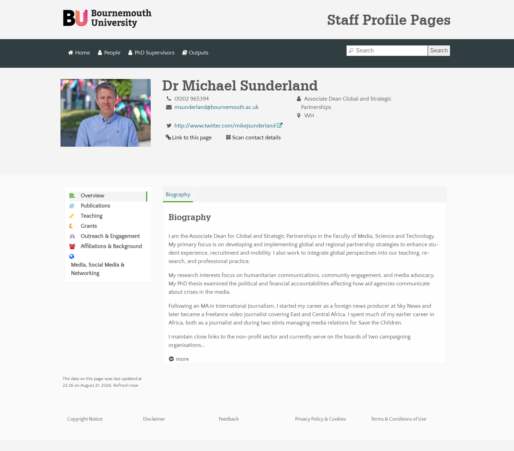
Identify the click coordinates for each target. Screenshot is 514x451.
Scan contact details (256, 137)
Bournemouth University (107, 19)
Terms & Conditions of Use (398, 419)
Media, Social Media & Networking (97, 269)
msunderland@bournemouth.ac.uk (216, 107)
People (112, 53)
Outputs (198, 53)
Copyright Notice (84, 419)
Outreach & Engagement (110, 236)
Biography (178, 194)
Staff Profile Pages (389, 19)
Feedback (229, 419)
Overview (92, 195)
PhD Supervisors (154, 53)
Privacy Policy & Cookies (320, 419)
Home (82, 53)
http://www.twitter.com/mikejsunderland (225, 126)
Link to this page (192, 137)
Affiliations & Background (111, 246)
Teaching (91, 216)
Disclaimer (154, 419)
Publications (95, 206)
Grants (89, 226)
